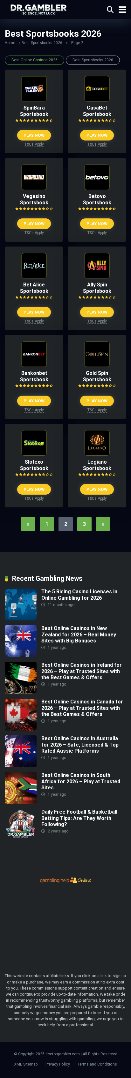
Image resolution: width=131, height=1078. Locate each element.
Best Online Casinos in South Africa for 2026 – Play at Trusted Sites (80, 781)
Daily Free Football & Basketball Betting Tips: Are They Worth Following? (79, 818)
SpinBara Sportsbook (34, 111)
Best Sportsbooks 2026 (42, 43)
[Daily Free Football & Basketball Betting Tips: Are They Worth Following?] (21, 839)
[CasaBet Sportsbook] (97, 100)
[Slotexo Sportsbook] (34, 454)
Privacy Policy (57, 1064)
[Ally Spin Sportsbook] (97, 277)
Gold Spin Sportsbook (97, 376)
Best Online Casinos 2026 (34, 60)
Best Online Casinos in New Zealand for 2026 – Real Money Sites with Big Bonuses (78, 634)
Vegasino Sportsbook (34, 199)
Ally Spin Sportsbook (97, 288)
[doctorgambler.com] (38, 9)
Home (10, 43)
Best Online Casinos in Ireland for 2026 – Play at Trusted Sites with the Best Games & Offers (81, 671)
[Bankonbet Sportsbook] (34, 365)
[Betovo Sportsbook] (97, 188)
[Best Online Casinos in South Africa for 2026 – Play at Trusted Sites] (21, 802)
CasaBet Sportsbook (97, 111)
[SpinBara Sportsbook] (34, 100)
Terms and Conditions (97, 1064)
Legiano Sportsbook (97, 465)
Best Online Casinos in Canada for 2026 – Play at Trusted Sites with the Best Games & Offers (82, 708)
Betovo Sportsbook (97, 199)
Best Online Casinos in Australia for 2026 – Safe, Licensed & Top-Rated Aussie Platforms (81, 744)
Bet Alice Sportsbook (34, 288)
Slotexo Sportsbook (34, 465)
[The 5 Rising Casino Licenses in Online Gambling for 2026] (21, 619)
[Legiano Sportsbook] (97, 454)
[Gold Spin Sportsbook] (97, 365)
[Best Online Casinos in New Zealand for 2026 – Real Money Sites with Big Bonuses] (21, 655)
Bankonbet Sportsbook (34, 376)
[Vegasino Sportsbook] (34, 188)
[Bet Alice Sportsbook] (34, 277)
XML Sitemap (26, 1064)
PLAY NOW (34, 135)
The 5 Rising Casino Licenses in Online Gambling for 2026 (79, 594)
